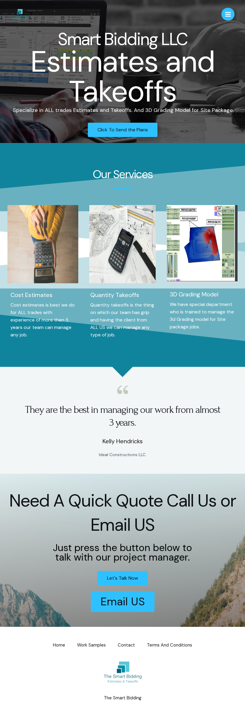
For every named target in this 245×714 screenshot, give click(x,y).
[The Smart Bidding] (19, 14)
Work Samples (91, 645)
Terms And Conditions (169, 645)
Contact (126, 645)
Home (59, 645)
